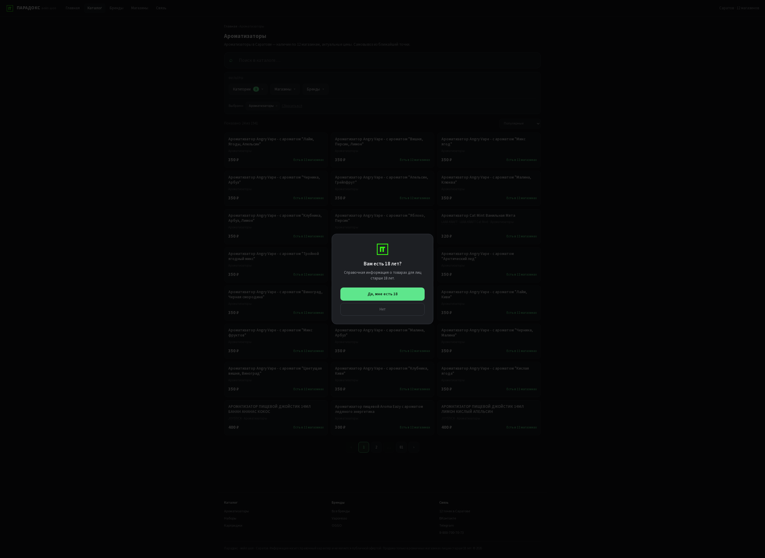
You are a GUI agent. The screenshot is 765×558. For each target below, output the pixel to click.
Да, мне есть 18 (382, 294)
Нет (383, 309)
